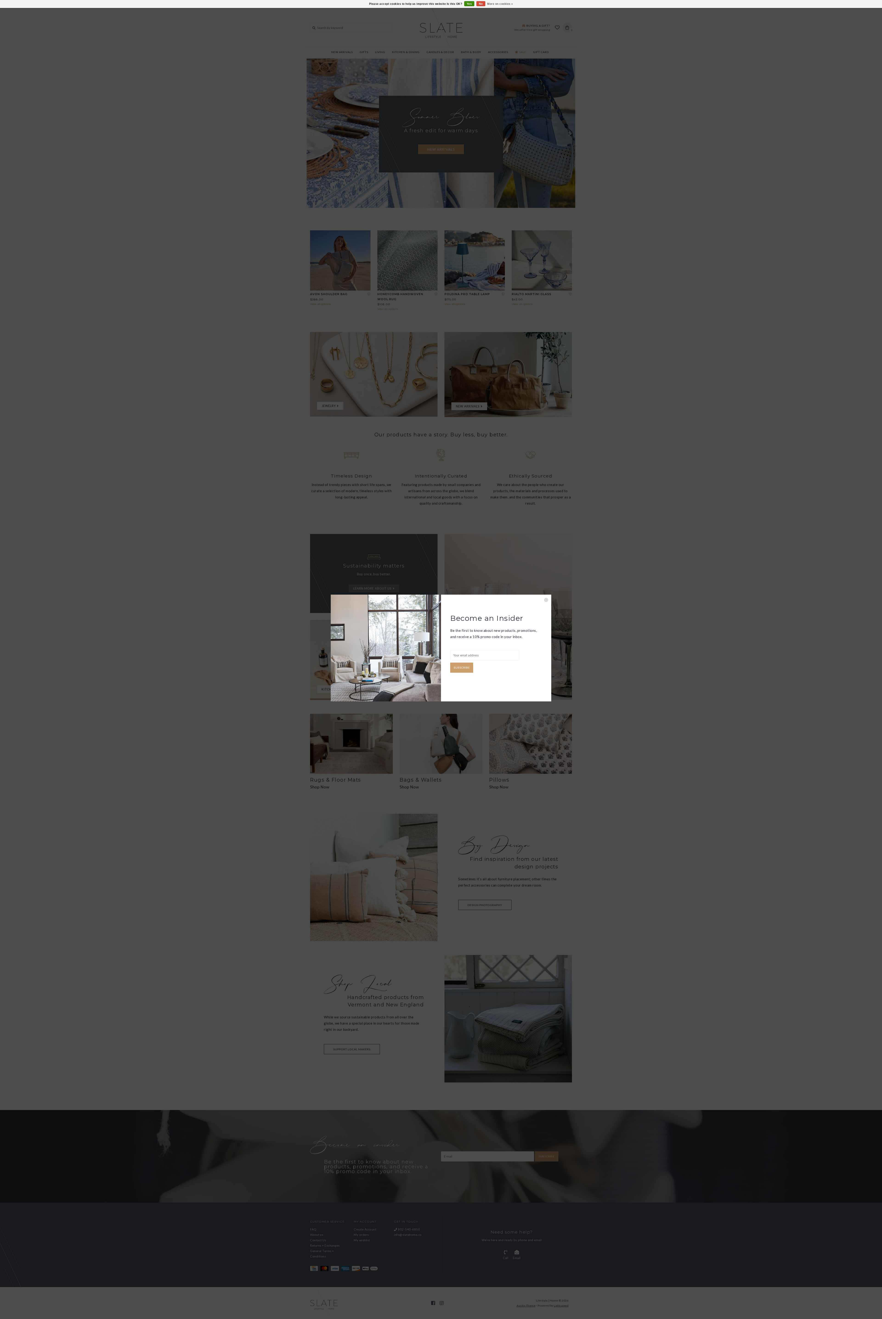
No (481, 4)
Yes (469, 4)
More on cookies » (500, 4)
